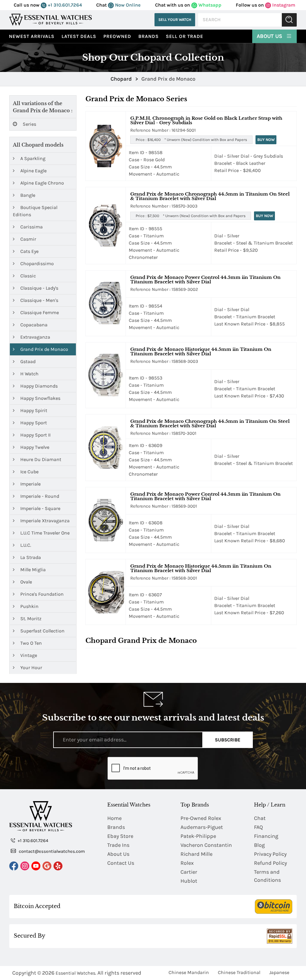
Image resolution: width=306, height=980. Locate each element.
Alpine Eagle (33, 170)
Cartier (188, 872)
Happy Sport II (35, 435)
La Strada (30, 557)
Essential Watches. (76, 973)
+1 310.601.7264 (64, 5)
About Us (270, 36)
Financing (266, 836)
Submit (289, 20)
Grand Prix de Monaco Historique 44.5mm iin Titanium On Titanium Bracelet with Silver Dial (200, 351)
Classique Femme (39, 312)
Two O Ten (30, 643)
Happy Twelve (34, 447)
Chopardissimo (36, 263)
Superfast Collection (42, 631)
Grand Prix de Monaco (43, 349)
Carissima (31, 227)
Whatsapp (209, 5)
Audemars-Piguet (201, 827)
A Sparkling (32, 158)
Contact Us (120, 863)
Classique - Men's (38, 300)
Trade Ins (118, 845)
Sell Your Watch (174, 19)
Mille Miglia (32, 569)
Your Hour (30, 667)
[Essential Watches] (50, 19)
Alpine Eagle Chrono (41, 183)
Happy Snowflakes (39, 398)
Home (114, 818)
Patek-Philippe (198, 836)
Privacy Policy (270, 854)
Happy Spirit (33, 410)
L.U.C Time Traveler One (44, 533)
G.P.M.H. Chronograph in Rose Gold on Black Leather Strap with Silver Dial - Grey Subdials (206, 120)
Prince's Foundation (41, 594)
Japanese (279, 972)
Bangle (27, 195)
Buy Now (266, 139)
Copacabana (33, 325)
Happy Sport (33, 423)
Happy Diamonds (38, 386)
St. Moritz (30, 618)
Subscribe (227, 740)
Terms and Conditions (267, 876)
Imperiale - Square (39, 508)
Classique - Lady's (38, 288)
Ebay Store (120, 836)
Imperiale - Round (39, 496)
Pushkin (29, 606)
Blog (259, 845)
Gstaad (27, 361)
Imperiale (30, 484)
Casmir (27, 239)
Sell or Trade (184, 36)
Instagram (283, 5)
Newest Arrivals (31, 36)
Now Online (127, 5)
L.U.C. (25, 545)
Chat (260, 818)
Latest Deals (79, 36)
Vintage (28, 655)
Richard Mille (196, 854)
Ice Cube (29, 471)
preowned (117, 36)
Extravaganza (34, 337)
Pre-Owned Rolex (200, 818)
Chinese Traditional (239, 972)
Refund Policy (270, 863)
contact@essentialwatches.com (51, 851)
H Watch (29, 374)
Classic (27, 276)
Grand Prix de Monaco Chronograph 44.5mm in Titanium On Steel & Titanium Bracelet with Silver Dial (210, 196)
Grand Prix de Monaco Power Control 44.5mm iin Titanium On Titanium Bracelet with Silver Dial (205, 279)
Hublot (188, 881)
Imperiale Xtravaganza (44, 520)
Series (29, 124)
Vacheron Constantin (206, 845)
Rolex (187, 863)
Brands (148, 36)
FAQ (258, 827)
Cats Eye (29, 251)
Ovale (25, 582)
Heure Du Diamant (40, 459)
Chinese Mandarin (189, 972)
